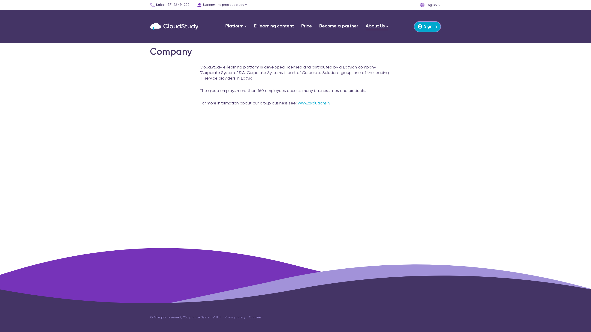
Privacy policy (235, 317)
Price (306, 26)
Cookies (255, 317)
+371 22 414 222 (177, 4)
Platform (234, 26)
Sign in (430, 26)
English (431, 5)
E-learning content (274, 26)
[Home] (174, 26)
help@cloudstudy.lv (232, 4)
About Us (375, 26)
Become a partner (338, 26)
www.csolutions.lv (314, 103)
